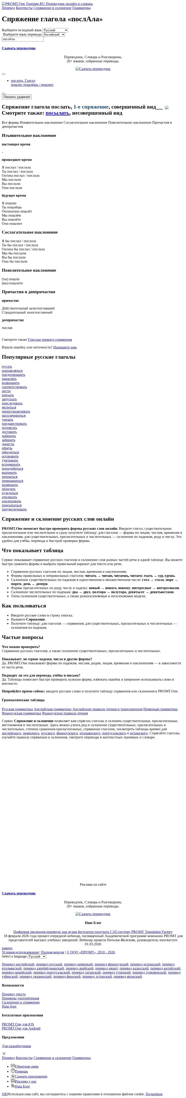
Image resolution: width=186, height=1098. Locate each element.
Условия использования (20, 952)
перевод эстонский (97, 976)
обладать (8, 489)
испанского (139, 733)
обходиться (10, 452)
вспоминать (11, 464)
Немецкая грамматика (160, 709)
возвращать (11, 383)
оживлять (9, 379)
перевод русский (49, 964)
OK (4, 1094)
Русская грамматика (17, 709)
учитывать (10, 460)
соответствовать (14, 387)
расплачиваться (14, 415)
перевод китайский (165, 968)
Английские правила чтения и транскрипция (107, 709)
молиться (9, 407)
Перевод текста (14, 994)
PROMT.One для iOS (18, 1024)
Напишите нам (64, 347)
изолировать (11, 501)
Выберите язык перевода (22, 34)
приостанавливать (16, 411)
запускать (9, 399)
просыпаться (12, 505)
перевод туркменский (149, 972)
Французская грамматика (21, 713)
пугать (7, 366)
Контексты (24, 8)
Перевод (8, 8)
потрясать (9, 428)
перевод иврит (106, 968)
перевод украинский (35, 976)
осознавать (10, 456)
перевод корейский (17, 972)
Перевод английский (18, 964)
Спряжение (52, 8)
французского (67, 733)
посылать (57, 113)
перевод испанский (145, 964)
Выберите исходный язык (22, 30)
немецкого (31, 733)
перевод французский (111, 964)
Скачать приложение (31, 1076)
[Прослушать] (159, 107)
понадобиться (12, 468)
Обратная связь (27, 1066)
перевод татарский (86, 972)
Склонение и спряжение (21, 1002)
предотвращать (13, 375)
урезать (7, 419)
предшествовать (14, 424)
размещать (10, 485)
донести (8, 444)
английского (11, 733)
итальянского (90, 733)
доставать (9, 432)
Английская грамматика (52, 709)
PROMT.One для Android (21, 1028)
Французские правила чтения (65, 713)
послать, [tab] (32, 83)
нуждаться (10, 493)
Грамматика (81, 8)
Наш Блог (22, 1086)
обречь (7, 448)
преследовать (12, 403)
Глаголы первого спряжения (50, 339)
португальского (114, 733)
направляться (12, 370)
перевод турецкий (117, 972)
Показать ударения (17, 97)
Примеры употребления (20, 998)
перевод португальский (51, 972)
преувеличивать (14, 509)
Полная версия (52, 952)
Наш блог (9, 1006)
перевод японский (128, 976)
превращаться (12, 481)
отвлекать (9, 497)
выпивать (9, 472)
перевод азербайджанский (43, 968)
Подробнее (154, 1094)
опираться (9, 477)
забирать (8, 440)
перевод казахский (134, 968)
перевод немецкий (78, 964)
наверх (7, 948)
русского (48, 733)
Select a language (14, 956)
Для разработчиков (16, 1046)
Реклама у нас (26, 1081)
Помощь (21, 1071)
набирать (9, 436)
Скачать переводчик (19, 48)
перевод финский (67, 976)
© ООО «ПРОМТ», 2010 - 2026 (90, 952)
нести (6, 391)
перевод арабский (79, 968)
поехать (8, 395)
